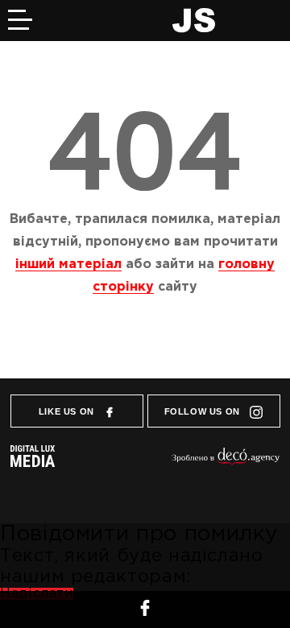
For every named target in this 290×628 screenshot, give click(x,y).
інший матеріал (68, 264)
